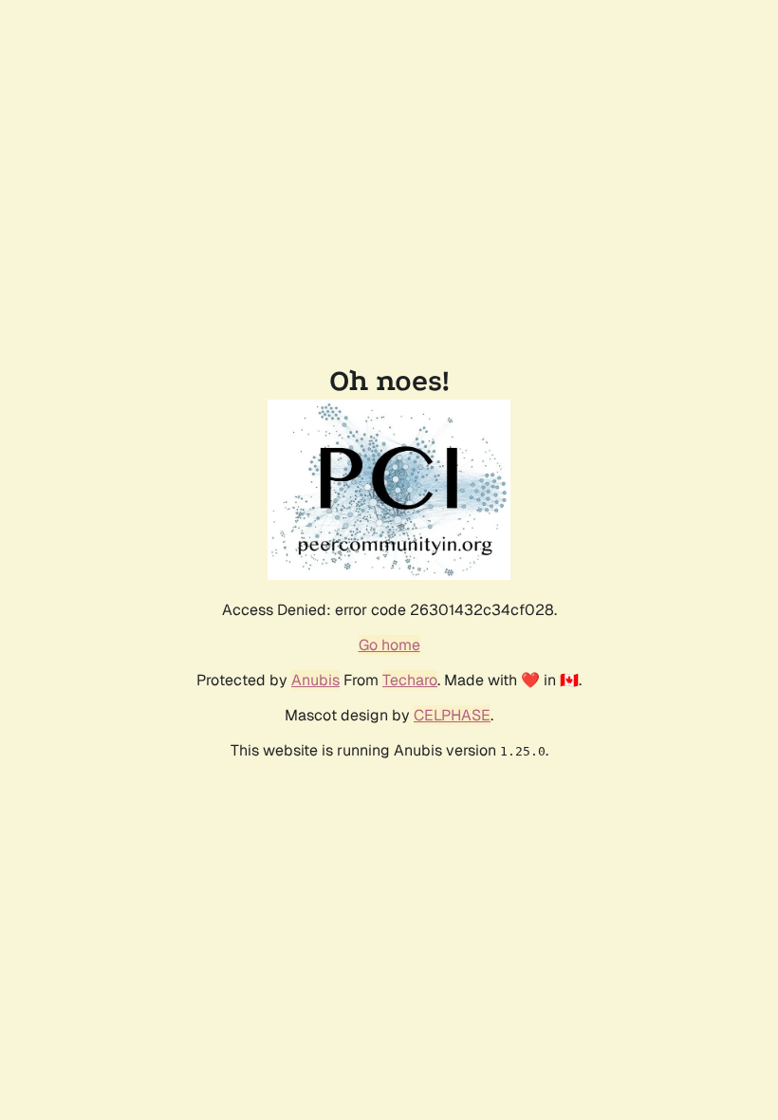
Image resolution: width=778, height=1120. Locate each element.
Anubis (315, 680)
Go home (389, 645)
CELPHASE (452, 715)
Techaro (409, 680)
